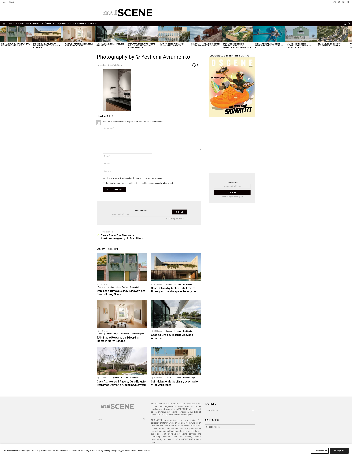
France (178, 378)
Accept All (339, 451)
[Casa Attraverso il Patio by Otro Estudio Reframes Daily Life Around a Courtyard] (142, 34)
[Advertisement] (232, 146)
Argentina (115, 378)
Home (4, 2)
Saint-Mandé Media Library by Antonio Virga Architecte (172, 45)
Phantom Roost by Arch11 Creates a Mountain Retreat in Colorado (205, 45)
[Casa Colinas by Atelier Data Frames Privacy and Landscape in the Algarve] (47, 34)
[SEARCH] (349, 23)
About (11, 2)
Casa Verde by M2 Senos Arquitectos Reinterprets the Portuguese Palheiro (299, 45)
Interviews (92, 23)
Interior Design (122, 287)
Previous (1, 38)
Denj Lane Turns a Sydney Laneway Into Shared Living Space (15, 45)
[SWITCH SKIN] (345, 23)
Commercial (23, 23)
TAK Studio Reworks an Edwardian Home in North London (79, 45)
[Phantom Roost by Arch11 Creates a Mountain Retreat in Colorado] (206, 34)
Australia (101, 287)
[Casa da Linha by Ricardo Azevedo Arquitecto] (111, 34)
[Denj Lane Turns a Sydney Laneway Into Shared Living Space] (16, 34)
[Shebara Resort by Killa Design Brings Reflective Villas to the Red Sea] (269, 34)
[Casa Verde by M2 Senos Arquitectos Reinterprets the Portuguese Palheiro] (301, 34)
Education (37, 23)
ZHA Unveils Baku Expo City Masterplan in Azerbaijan (329, 45)
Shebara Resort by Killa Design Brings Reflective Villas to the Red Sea (269, 45)
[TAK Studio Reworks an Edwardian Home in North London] (79, 34)
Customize (318, 451)
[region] (176, 450)
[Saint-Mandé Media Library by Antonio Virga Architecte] (174, 34)
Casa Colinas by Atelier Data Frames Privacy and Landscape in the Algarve (46, 45)
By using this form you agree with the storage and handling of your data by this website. (141, 183)
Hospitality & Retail (63, 23)
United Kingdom (138, 334)
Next (350, 38)
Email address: (141, 211)
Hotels (11, 23)
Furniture (48, 23)
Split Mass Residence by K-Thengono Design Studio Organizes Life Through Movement (237, 45)
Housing (110, 287)
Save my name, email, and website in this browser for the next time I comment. (134, 178)
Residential (79, 23)
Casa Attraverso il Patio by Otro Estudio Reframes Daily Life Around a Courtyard (141, 45)
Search (144, 420)
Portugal (177, 284)
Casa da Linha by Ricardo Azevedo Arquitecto (110, 45)
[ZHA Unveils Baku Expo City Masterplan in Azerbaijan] (332, 34)
